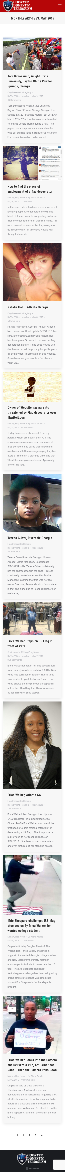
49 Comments (14, 100)
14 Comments (14, 808)
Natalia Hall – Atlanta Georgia (28, 307)
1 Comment (26, 201)
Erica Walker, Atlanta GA (24, 795)
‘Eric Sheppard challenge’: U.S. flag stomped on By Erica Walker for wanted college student (31, 926)
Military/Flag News (16, 197)
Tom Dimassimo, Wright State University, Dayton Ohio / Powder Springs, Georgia (30, 81)
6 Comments (14, 321)
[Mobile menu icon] (60, 6)
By (18, 96)
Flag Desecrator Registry (19, 92)
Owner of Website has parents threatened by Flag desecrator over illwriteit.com (32, 412)
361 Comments (15, 660)
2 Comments (27, 940)
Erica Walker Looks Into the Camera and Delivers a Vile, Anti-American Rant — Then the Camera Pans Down (32, 1065)
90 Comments (28, 1080)
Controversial (14, 652)
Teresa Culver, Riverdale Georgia (30, 538)
